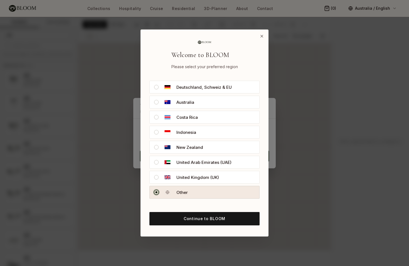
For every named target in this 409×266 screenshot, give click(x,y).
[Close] (262, 36)
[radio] (156, 87)
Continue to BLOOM (204, 218)
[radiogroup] (204, 140)
